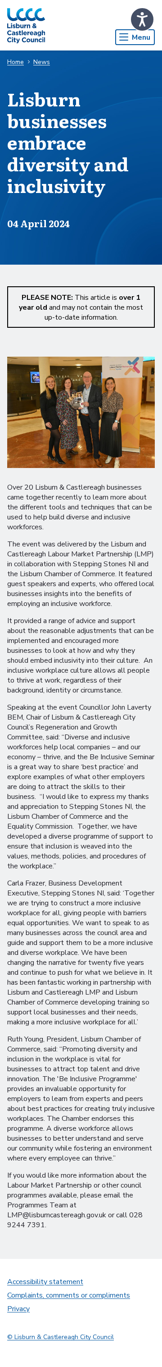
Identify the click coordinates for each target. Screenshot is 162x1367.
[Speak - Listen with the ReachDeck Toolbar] (142, 19)
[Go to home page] (26, 25)
